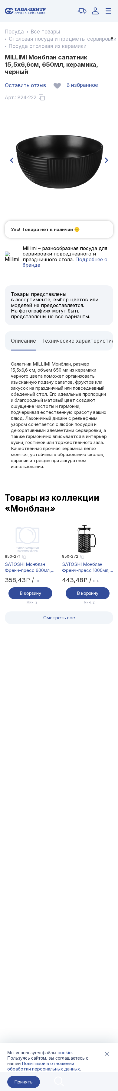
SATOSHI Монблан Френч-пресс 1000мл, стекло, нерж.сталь (86, 567)
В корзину (30, 593)
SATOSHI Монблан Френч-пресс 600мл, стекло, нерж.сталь (28, 567)
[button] (11, 160)
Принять (23, 1082)
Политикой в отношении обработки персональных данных (43, 1066)
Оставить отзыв (25, 85)
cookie (64, 1052)
